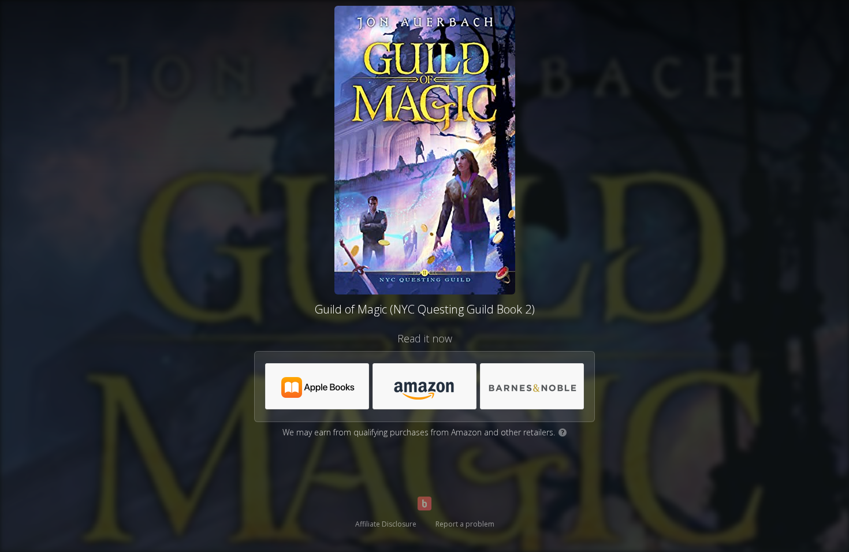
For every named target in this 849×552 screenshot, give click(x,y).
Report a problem (464, 524)
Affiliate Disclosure (385, 524)
